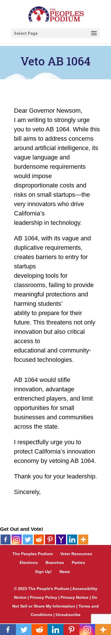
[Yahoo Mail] (61, 539)
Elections (29, 562)
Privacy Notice (75, 597)
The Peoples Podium (33, 553)
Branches (55, 562)
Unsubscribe (68, 614)
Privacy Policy (43, 597)
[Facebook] (6, 539)
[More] (83, 539)
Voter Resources (76, 553)
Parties (78, 562)
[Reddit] (39, 539)
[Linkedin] (72, 539)
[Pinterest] (50, 539)
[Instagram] (17, 539)
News (64, 571)
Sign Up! (43, 571)
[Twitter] (28, 539)
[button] (93, 33)
